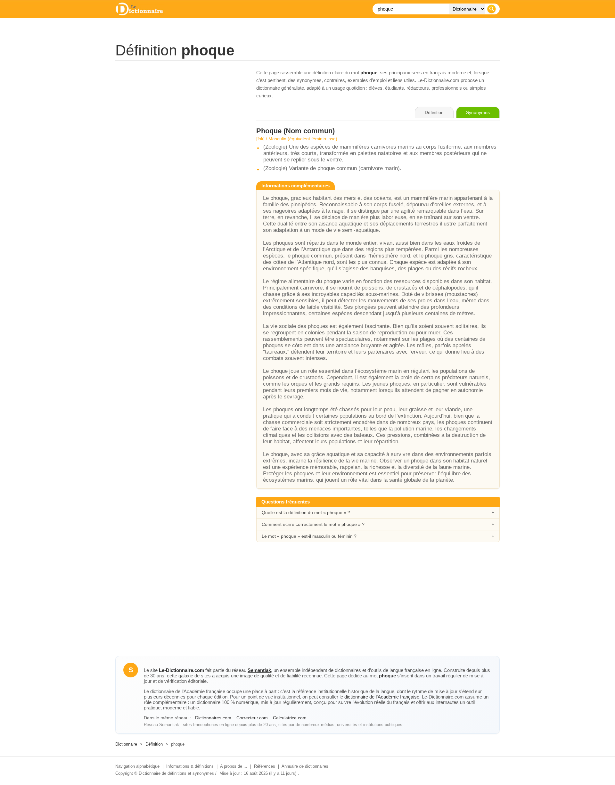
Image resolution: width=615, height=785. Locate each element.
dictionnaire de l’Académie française (381, 696)
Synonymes (478, 112)
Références (264, 766)
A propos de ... (233, 766)
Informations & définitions (190, 766)
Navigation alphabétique (137, 766)
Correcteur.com (252, 717)
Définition (154, 744)
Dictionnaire (126, 744)
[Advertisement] (179, 114)
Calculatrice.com (290, 717)
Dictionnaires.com (213, 717)
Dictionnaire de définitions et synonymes (176, 773)
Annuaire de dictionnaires (305, 766)
